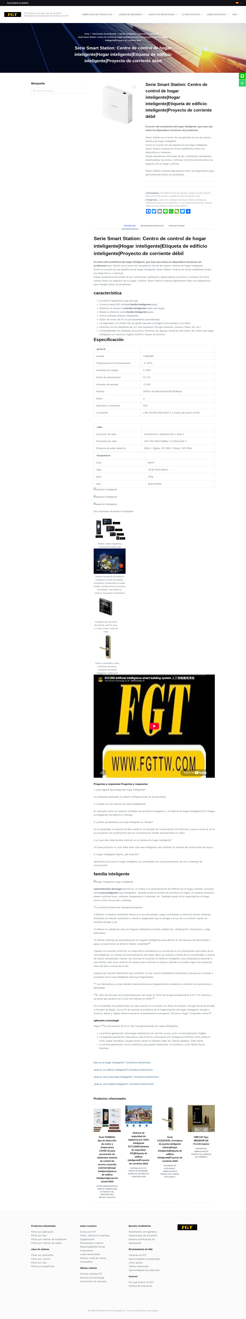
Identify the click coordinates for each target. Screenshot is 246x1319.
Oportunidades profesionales (144, 1258)
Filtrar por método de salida (46, 1243)
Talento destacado (139, 1266)
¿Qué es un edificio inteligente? (110, 1069)
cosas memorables (90, 1254)
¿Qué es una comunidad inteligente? (113, 1076)
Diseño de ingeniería (130, 14)
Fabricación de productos (97, 14)
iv (179, 203)
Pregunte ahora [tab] (177, 226)
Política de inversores (140, 1285)
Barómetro (201, 1148)
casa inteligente (177, 206)
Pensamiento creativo (91, 1243)
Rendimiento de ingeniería (143, 1231)
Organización (87, 1239)
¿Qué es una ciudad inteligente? (111, 1084)
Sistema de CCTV (138, 1168)
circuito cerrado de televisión (175, 200)
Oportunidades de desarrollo (144, 1270)
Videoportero (106, 1194)
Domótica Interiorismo (139, 1062)
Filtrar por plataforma (42, 1266)
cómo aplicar (136, 1262)
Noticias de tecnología (92, 1277)
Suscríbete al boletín (17, 3)
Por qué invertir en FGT (141, 1282)
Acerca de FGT (88, 1231)
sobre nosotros (216, 14)
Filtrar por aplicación (42, 1231)
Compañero (86, 1261)
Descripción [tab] (130, 226)
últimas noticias (191, 14)
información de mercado (93, 1281)
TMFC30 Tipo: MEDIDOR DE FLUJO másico (201, 1140)
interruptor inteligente (174, 193)
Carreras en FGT (137, 1255)
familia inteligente (199, 193)
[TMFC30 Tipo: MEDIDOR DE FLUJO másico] (201, 1118)
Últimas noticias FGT (91, 1273)
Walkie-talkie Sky (107, 1197)
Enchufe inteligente (157, 196)
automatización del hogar (197, 203)
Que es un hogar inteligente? (109, 1062)
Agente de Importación (162, 14)
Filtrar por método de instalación (49, 1239)
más (235, 14)
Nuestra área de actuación (143, 1235)
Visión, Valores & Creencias (94, 1235)
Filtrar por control (40, 1258)
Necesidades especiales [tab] (152, 226)
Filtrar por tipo (39, 1235)
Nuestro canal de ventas (93, 1258)
